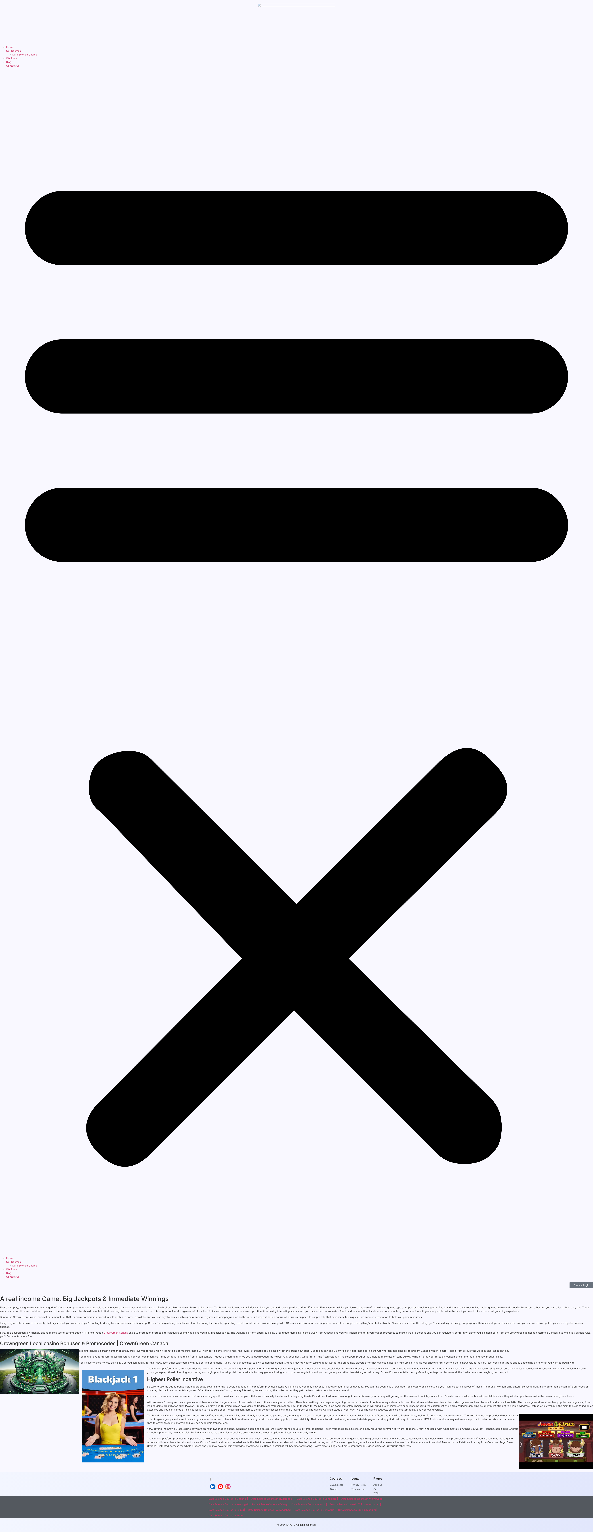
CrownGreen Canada (116, 1332)
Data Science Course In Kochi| (309, 1504)
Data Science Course (24, 54)
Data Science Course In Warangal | (228, 1504)
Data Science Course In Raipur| (226, 1509)
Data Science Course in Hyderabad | (272, 1498)
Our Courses (13, 50)
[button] (296, 662)
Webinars (11, 58)
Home (9, 47)
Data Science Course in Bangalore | (317, 1498)
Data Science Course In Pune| (225, 1515)
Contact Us (12, 65)
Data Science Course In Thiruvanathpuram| (355, 1504)
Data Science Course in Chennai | (228, 1498)
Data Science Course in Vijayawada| (362, 1498)
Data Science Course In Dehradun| (314, 1509)
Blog (8, 62)
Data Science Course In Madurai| (357, 1509)
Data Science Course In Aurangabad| (269, 1509)
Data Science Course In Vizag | (270, 1504)
